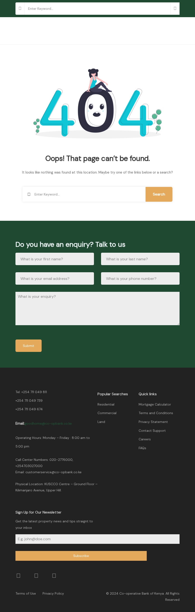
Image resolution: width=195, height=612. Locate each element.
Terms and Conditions (156, 413)
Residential (106, 404)
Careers (145, 439)
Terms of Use (25, 593)
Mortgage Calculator (155, 404)
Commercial (107, 413)
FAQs (142, 448)
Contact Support (152, 430)
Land (101, 422)
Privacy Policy (53, 593)
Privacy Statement (153, 422)
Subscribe (81, 556)
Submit (28, 346)
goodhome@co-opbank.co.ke (48, 423)
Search (159, 194)
